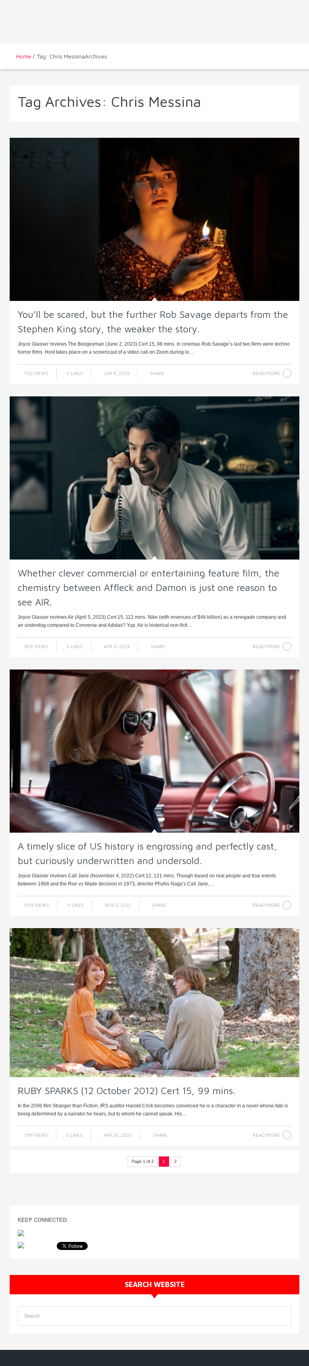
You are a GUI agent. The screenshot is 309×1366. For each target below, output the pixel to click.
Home (23, 56)
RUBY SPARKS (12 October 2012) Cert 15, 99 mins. (126, 1090)
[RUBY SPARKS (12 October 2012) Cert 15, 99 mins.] (154, 1002)
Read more (266, 373)
